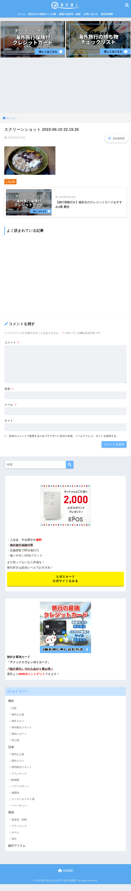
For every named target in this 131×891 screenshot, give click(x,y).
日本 (11, 747)
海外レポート (19, 733)
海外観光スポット (21, 727)
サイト (8, 420)
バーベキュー (19, 805)
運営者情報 (107, 14)
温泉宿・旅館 (19, 819)
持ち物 (15, 740)
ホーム (21, 14)
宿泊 (11, 812)
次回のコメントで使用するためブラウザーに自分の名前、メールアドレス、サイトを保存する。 (64, 435)
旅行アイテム (17, 845)
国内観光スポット (21, 767)
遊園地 (15, 792)
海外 (11, 701)
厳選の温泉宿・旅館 (70, 14)
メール (10, 404)
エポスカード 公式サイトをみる (65, 579)
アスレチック (19, 773)
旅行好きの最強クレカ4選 (42, 14)
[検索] (70, 465)
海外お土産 (17, 714)
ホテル (15, 832)
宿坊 (14, 838)
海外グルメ (17, 720)
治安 (14, 708)
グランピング (19, 825)
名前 (9, 388)
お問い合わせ (91, 14)
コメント (12, 342)
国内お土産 (17, 754)
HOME (67, 871)
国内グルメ (17, 760)
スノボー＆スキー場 (22, 799)
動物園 (15, 779)
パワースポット (20, 786)
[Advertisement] (65, 87)
